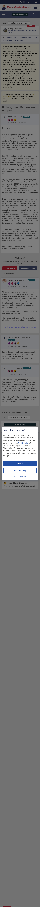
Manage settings (20, 476)
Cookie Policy (23, 443)
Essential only (20, 470)
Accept (20, 463)
